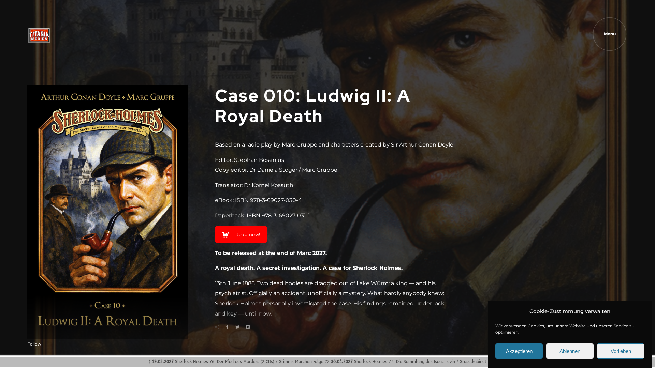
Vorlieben (621, 351)
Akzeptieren (519, 351)
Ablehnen (569, 351)
